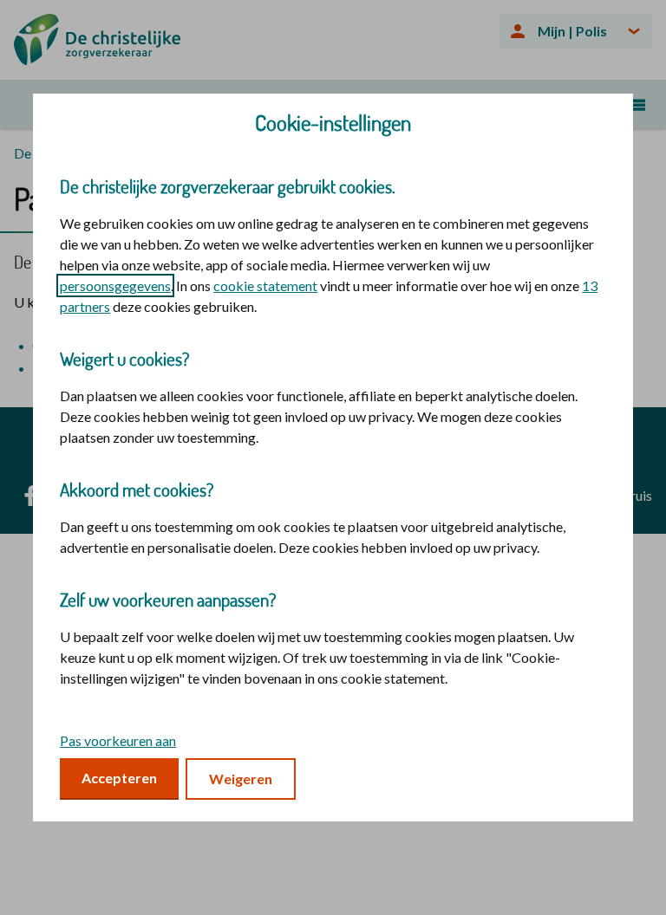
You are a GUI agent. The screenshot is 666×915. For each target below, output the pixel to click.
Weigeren (240, 778)
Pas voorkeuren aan (118, 740)
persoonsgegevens (115, 285)
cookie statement (265, 285)
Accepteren (119, 777)
